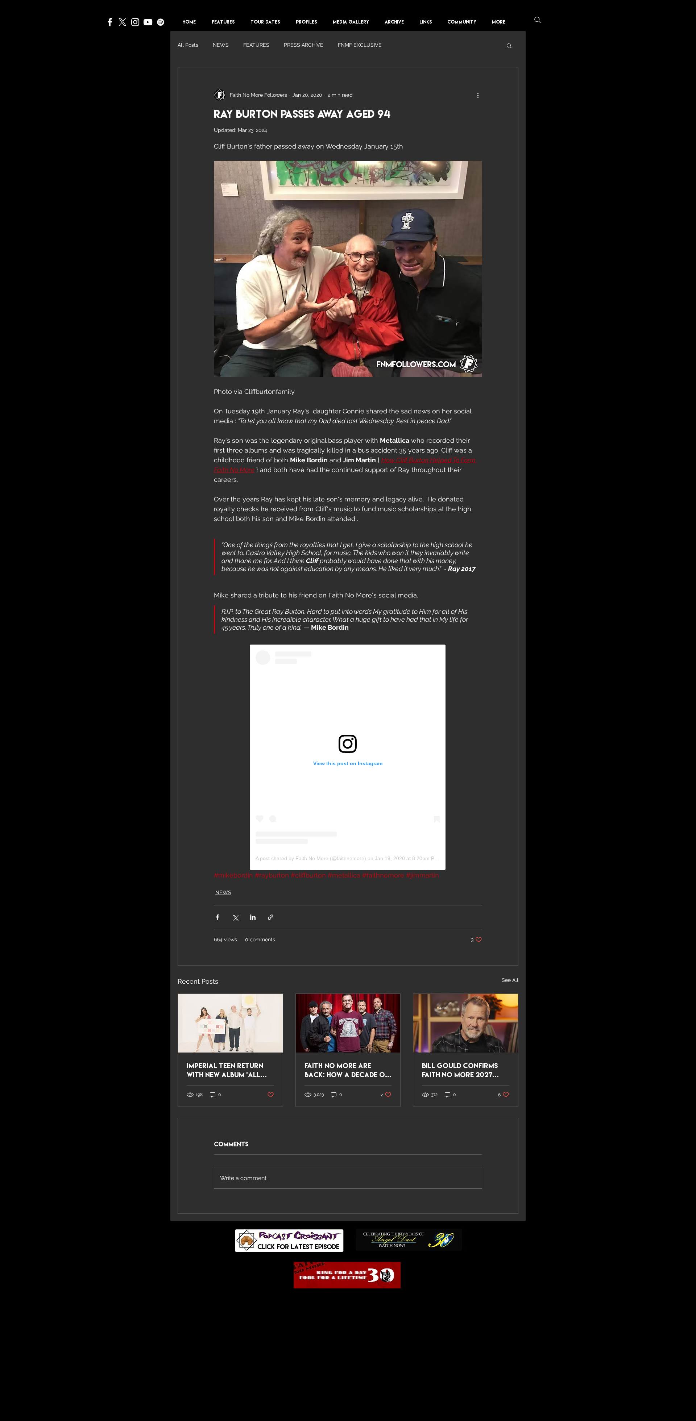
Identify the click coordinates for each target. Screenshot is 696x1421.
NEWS (221, 45)
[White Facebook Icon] (109, 22)
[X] (122, 22)
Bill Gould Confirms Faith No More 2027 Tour (460, 1070)
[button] (308, 22)
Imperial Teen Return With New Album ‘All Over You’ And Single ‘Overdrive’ (225, 1070)
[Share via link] (270, 917)
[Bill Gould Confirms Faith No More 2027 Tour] (465, 1023)
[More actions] (477, 95)
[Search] (537, 20)
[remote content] (348, 757)
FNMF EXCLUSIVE (360, 45)
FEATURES (256, 45)
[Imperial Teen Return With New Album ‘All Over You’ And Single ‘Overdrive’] (230, 1023)
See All (510, 980)
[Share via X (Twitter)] (235, 917)
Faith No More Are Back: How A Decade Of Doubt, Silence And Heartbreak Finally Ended (346, 1070)
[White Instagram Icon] (135, 22)
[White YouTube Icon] (147, 22)
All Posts (188, 45)
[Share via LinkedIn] (252, 917)
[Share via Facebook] (217, 917)
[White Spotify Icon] (160, 22)
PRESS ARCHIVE (303, 45)
